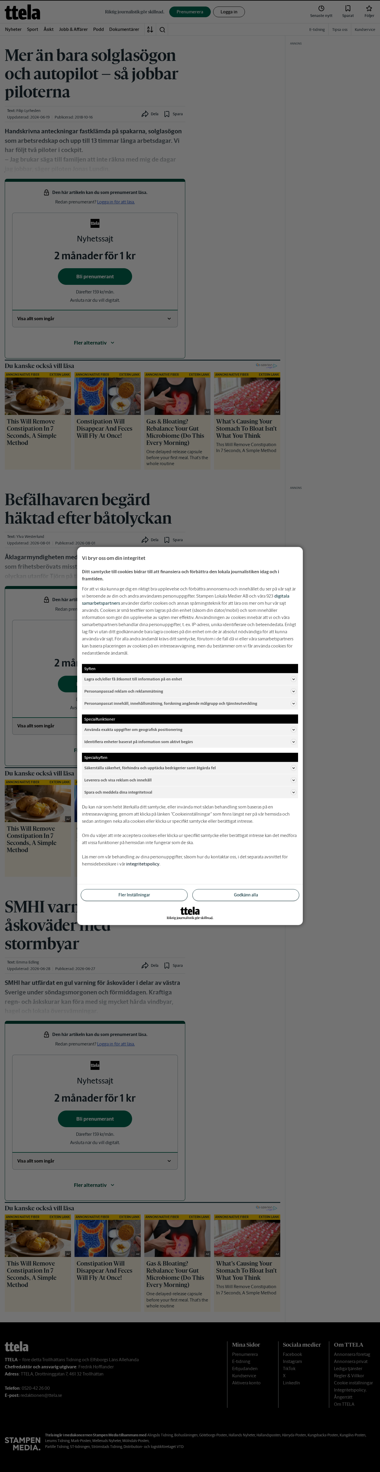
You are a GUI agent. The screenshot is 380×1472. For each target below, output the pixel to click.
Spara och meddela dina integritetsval (118, 792)
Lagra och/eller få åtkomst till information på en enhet (133, 678)
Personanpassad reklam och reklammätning (123, 691)
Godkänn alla (246, 895)
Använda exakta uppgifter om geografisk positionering (133, 729)
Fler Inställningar (134, 895)
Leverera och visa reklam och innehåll (118, 779)
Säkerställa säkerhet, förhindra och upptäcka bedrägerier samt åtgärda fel (150, 767)
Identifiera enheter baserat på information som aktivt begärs (138, 741)
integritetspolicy (142, 864)
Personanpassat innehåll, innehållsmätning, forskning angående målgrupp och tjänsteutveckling (170, 703)
